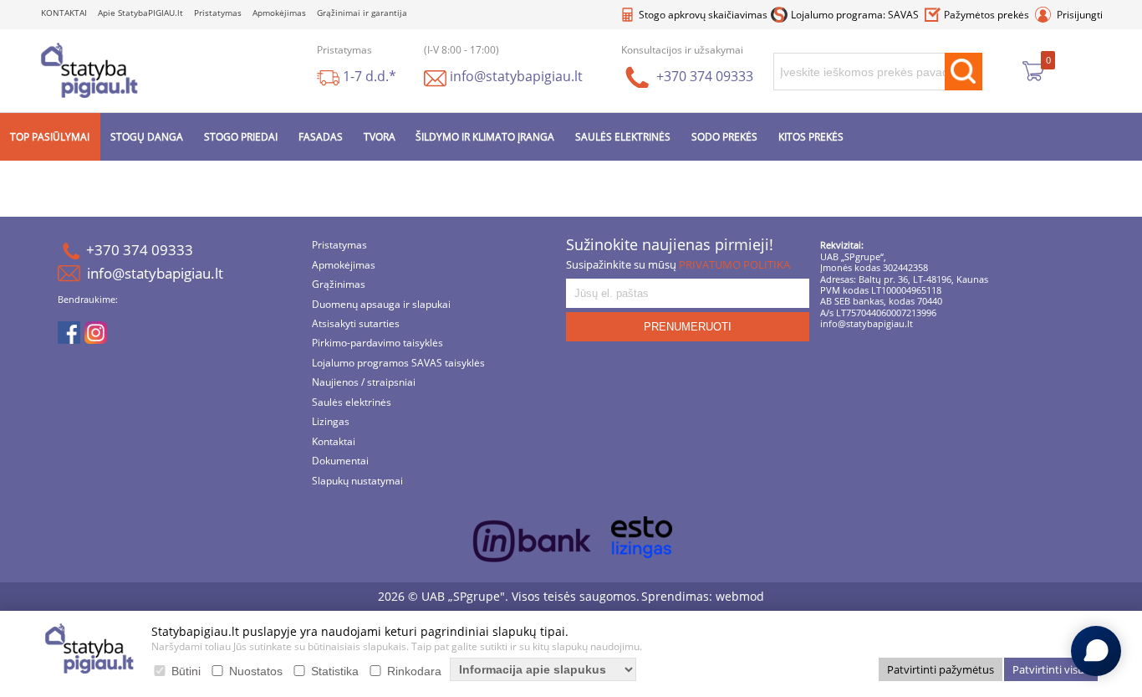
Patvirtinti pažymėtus (940, 669)
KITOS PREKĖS (811, 134)
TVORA (379, 134)
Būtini (186, 671)
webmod (740, 594)
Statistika (335, 671)
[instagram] (95, 332)
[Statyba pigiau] (89, 69)
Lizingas (330, 420)
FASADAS (320, 134)
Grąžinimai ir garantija (362, 12)
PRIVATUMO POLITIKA (734, 261)
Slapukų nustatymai (357, 479)
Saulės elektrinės (351, 400)
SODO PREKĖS (724, 134)
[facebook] (69, 332)
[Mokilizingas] (532, 542)
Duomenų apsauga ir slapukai (381, 302)
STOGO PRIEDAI (241, 134)
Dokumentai (340, 459)
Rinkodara (414, 671)
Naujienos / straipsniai (364, 381)
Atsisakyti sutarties (356, 321)
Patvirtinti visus (1050, 669)
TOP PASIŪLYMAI (49, 134)
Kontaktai (333, 439)
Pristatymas (218, 12)
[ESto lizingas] (642, 535)
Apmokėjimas (279, 12)
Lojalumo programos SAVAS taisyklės (398, 361)
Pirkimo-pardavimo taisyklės (377, 342)
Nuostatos (256, 671)
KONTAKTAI (64, 12)
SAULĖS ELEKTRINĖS (622, 134)
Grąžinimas (338, 282)
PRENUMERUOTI (688, 324)
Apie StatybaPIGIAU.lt (140, 12)
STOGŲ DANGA (146, 134)
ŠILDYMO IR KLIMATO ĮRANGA (485, 134)
